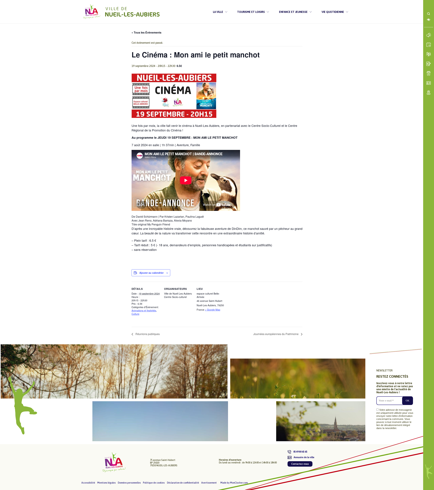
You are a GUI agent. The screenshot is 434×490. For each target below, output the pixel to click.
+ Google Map (212, 309)
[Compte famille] (429, 54)
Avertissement (209, 482)
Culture (135, 314)
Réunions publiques (147, 334)
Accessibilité (88, 482)
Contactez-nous (300, 464)
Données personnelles (129, 482)
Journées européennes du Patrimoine (276, 334)
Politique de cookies (154, 482)
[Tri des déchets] (429, 73)
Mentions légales (106, 482)
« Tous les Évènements (146, 32)
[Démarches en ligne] (429, 63)
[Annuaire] (429, 83)
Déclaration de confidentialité (183, 482)
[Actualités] (429, 35)
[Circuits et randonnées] (114, 371)
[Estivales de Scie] (182, 421)
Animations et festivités (144, 310)
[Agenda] (429, 44)
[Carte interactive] (429, 92)
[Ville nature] (297, 379)
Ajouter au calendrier (151, 272)
